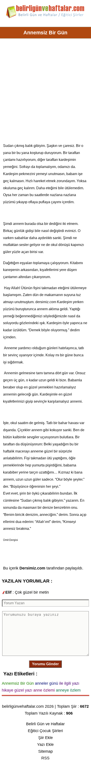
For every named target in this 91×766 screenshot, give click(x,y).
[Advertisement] (45, 92)
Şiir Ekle (45, 737)
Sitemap (45, 751)
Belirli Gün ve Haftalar (45, 724)
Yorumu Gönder (45, 664)
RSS (45, 758)
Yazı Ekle (45, 744)
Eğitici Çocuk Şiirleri (45, 731)
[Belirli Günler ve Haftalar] (45, 17)
